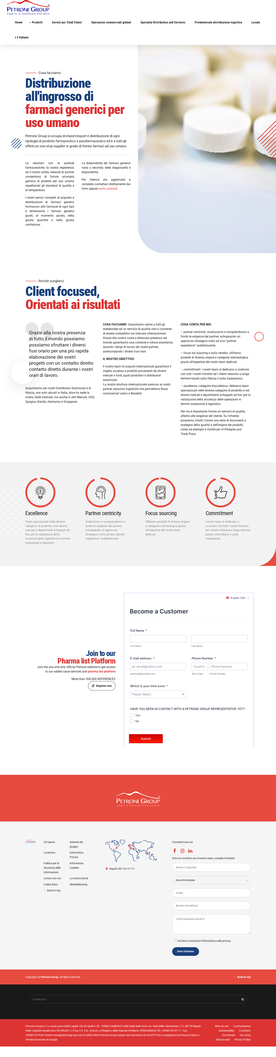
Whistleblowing (78, 884)
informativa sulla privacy (216, 940)
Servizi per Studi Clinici (67, 22)
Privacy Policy (243, 1039)
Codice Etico (51, 884)
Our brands (228, 1035)
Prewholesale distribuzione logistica (218, 22)
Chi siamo (49, 842)
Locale (255, 22)
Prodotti (37, 22)
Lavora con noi (52, 878)
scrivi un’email (108, 188)
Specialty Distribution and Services (162, 22)
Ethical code (223, 1039)
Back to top (53, 890)
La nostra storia (79, 878)
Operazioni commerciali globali (111, 22)
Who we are (221, 1026)
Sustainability (226, 1030)
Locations (49, 852)
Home (19, 22)
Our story (245, 1035)
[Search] (242, 999)
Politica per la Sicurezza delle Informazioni (52, 868)
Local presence (242, 1026)
